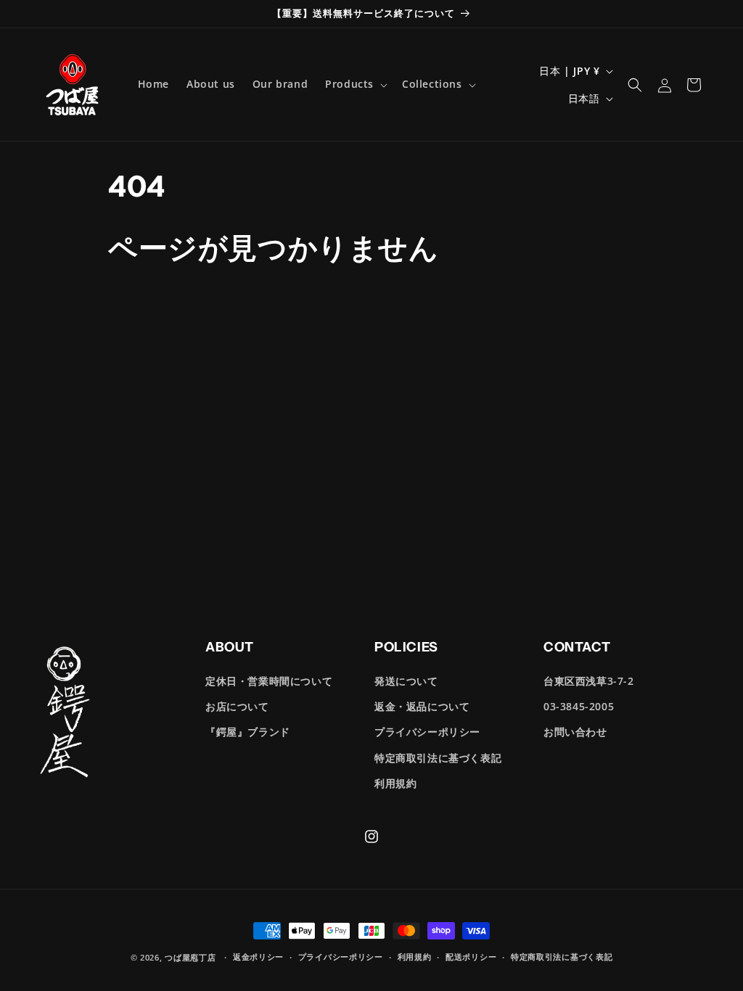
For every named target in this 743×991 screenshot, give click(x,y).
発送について (406, 681)
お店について (237, 706)
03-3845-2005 (578, 706)
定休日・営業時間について (268, 681)
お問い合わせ (575, 732)
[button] (354, 84)
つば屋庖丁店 (190, 957)
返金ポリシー (258, 956)
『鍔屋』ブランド (247, 732)
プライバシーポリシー (427, 732)
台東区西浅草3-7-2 (588, 681)
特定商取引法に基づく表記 (437, 758)
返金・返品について (421, 706)
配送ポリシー (471, 956)
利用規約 (395, 783)
